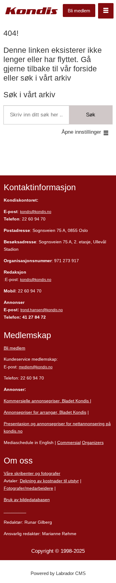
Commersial (69, 442)
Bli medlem (79, 10)
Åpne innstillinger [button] (81, 132)
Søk (90, 115)
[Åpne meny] (106, 11)
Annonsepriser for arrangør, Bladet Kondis (45, 412)
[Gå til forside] (31, 10)
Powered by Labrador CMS (58, 573)
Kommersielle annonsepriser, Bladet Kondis (47, 400)
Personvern (15, 511)
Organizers (93, 442)
